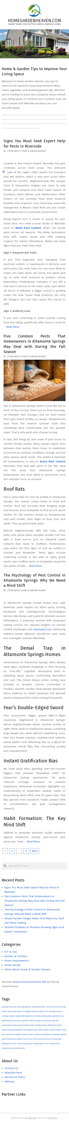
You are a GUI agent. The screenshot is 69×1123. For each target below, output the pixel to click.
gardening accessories (12, 1020)
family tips (29, 1016)
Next (35, 850)
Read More (12, 326)
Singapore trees (9, 1043)
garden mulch (28, 1020)
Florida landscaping (43, 1016)
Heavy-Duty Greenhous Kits (29, 981)
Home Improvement (16, 960)
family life (20, 1016)
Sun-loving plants (36, 1043)
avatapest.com (42, 629)
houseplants (17, 1030)
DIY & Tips (10, 951)
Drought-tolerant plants (33, 1011)
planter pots (22, 1039)
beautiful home (38, 1007)
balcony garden (24, 1007)
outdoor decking (42, 1034)
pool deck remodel (37, 1039)
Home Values (12, 965)
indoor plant (43, 1030)
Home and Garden (21, 1025)
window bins (19, 1048)
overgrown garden (58, 1034)
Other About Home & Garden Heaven (26, 151)
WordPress (53, 1117)
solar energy (22, 1043)
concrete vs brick (53, 1007)
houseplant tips (30, 1030)
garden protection (43, 1020)
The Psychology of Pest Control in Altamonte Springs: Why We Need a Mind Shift (34, 580)
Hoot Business (31, 1117)
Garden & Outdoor (15, 956)
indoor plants (56, 1030)
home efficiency (49, 1025)
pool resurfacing (54, 1039)
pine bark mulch (9, 1039)
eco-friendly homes (53, 1011)
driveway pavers (15, 1011)
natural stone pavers (25, 1034)
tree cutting (50, 1043)
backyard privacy (9, 1007)
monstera (10, 1034)
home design (35, 1025)
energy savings (8, 1016)
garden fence (58, 1016)
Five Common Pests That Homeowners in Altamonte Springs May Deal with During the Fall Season (34, 901)
